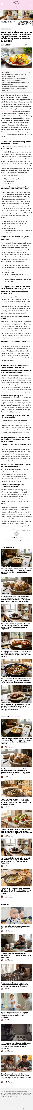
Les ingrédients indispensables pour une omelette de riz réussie (14, 75)
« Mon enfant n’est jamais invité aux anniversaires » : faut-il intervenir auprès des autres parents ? (16, 955)
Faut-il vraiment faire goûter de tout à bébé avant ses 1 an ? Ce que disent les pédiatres (8, 21)
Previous (1, 18)
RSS (28, 1108)
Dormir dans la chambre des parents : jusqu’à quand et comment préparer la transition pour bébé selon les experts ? (14, 984)
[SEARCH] (31, 5)
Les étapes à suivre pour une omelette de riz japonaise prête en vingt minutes (15, 79)
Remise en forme (6, 566)
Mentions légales (21, 1108)
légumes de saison (7, 111)
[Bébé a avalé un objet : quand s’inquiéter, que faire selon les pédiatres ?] (16, 916)
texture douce (13, 116)
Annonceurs (7, 1108)
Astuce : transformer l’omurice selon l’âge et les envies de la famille (15, 83)
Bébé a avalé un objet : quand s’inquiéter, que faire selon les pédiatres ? (15, 927)
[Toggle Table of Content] (29, 72)
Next (32, 18)
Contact (14, 1108)
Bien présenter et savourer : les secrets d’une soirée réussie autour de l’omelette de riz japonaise (15, 88)
